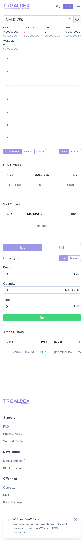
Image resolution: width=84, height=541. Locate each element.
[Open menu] (78, 6)
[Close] (75, 519)
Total (7, 299)
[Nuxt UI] (16, 6)
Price (6, 267)
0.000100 (71, 185)
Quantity (9, 283)
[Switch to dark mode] (58, 6)
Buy (42, 317)
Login (68, 6)
